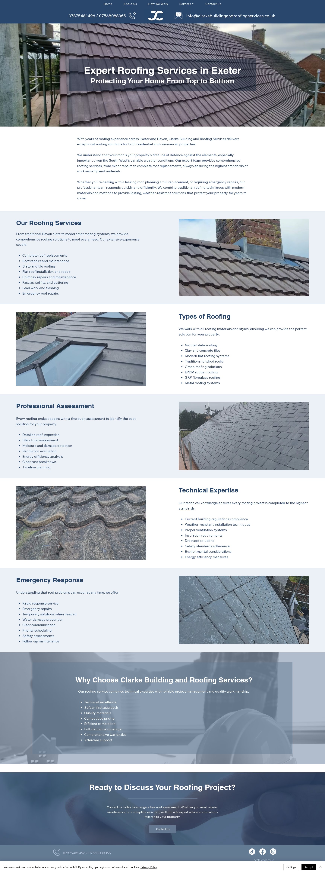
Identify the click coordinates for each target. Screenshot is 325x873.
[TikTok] (252, 851)
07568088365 (112, 15)
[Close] (320, 867)
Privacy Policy (148, 867)
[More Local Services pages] (273, 860)
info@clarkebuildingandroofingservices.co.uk (230, 15)
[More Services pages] (193, 4)
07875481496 (82, 15)
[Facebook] (262, 851)
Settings (291, 867)
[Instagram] (273, 851)
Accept (309, 867)
